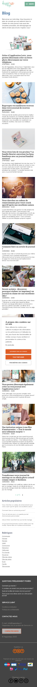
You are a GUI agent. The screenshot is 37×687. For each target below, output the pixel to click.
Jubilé (4, 543)
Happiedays (8, 4)
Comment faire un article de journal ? (14, 510)
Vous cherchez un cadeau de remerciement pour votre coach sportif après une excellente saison (17, 505)
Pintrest (21, 681)
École (3, 561)
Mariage (4, 538)
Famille (4, 564)
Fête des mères (7, 557)
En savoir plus (10, 345)
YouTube (16, 681)
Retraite (4, 541)
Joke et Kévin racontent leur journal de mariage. (17, 520)
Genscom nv (28, 625)
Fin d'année (5, 552)
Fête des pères (6, 559)
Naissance (5, 548)
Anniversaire (6, 536)
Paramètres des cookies (18, 362)
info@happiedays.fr (15, 623)
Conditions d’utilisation (9, 607)
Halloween (5, 550)
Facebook (11, 681)
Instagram (26, 681)
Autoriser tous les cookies (18, 351)
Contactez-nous (11, 631)
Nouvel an (5, 555)
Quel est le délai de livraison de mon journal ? (16, 591)
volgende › (22, 495)
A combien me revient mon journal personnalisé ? (18, 588)
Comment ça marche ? (9, 585)
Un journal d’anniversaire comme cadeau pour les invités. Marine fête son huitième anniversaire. (17, 524)
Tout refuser (18, 357)
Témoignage (6, 566)
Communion (6, 545)
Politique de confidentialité (10, 609)
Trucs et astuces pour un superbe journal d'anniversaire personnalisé (15, 515)
